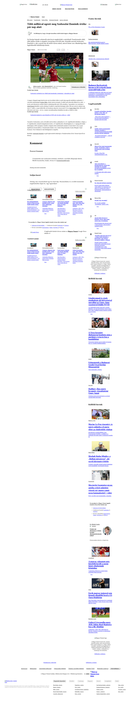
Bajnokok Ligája (76, 199)
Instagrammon (45, 227)
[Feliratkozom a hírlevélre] (33, 4)
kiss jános (97, 109)
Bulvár (98, 681)
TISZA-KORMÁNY (83, 8)
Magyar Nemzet (34, 16)
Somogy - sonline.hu (100, 691)
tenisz (89, 589)
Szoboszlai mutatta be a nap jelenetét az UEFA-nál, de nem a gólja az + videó (50, 115)
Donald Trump (98, 233)
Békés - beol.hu (56, 689)
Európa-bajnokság (93, 39)
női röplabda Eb (30, 199)
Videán (50, 227)
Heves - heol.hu (78, 693)
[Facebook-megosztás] (86, 50)
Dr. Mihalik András (95, 524)
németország (91, 55)
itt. (57, 87)
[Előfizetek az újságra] (104, 4)
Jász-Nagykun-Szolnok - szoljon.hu (103, 685)
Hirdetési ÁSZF (90, 668)
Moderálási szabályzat (102, 668)
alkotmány (94, 526)
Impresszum (24, 668)
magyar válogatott (64, 20)
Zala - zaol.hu (120, 691)
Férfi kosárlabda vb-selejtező (47, 199)
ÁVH (96, 126)
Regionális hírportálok (59, 681)
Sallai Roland (30, 106)
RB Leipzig (29, 20)
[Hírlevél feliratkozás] (84, 222)
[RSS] (84, 227)
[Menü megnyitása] (118, 4)
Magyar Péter (98, 198)
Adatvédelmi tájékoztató (45, 668)
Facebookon (60, 225)
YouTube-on (56, 227)
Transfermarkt (37, 20)
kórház (90, 359)
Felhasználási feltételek (60, 668)
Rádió (117, 681)
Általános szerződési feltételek (76, 668)
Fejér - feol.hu (77, 687)
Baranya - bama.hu (56, 687)
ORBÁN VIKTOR (56, 8)
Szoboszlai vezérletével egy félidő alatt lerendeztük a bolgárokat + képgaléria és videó (52, 93)
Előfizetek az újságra (91, 662)
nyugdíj (96, 161)
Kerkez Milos (45, 20)
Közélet (72, 681)
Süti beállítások (115, 668)
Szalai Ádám (72, 108)
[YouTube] (81, 227)
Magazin (90, 681)
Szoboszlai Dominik (53, 20)
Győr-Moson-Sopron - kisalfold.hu (81, 689)
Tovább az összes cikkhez (80, 240)
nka (89, 24)
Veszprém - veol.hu (122, 689)
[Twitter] (84, 225)
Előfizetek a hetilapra (100, 273)
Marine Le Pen (91, 420)
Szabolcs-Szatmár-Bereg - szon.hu (103, 693)
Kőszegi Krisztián (99, 180)
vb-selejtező (91, 558)
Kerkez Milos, (44, 102)
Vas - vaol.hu (120, 687)
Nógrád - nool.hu (99, 689)
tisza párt (97, 144)
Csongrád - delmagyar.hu (58, 693)
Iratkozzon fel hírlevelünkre (38, 225)
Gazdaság (80, 681)
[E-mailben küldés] (79, 50)
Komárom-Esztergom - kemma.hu (103, 687)
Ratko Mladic (91, 452)
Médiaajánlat (33, 668)
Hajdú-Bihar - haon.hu (79, 691)
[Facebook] (78, 225)
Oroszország (91, 481)
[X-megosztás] (82, 50)
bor (89, 81)
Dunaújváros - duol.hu (79, 685)
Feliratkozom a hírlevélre (78, 87)
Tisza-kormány (91, 329)
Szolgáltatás (108, 681)
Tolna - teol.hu (121, 685)
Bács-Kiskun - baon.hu (57, 685)
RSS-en (62, 227)
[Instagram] (81, 225)
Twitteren (66, 225)
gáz (95, 215)
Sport (43, 16)
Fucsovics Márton (61, 199)
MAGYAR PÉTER (69, 8)
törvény (90, 294)
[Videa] (78, 227)
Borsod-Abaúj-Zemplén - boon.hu (59, 691)
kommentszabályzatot (63, 160)
